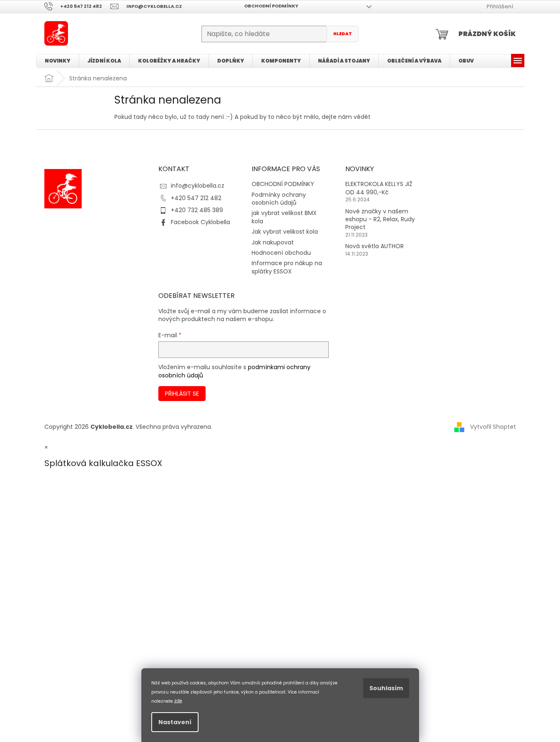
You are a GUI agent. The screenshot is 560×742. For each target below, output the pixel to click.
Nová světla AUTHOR (374, 246)
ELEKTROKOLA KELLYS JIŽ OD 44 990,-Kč (378, 188)
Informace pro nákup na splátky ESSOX (287, 267)
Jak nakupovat (273, 242)
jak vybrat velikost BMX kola (284, 217)
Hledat (342, 34)
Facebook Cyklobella (200, 222)
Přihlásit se (182, 393)
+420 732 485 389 (197, 210)
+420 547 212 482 (196, 198)
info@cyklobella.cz (197, 185)
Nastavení (175, 722)
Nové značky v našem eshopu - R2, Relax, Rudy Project (380, 220)
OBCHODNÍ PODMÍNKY (271, 5)
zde (178, 701)
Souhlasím (386, 688)
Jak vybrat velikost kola (285, 231)
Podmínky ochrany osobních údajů (279, 199)
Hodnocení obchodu (281, 253)
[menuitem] (57, 61)
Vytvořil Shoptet (493, 427)
